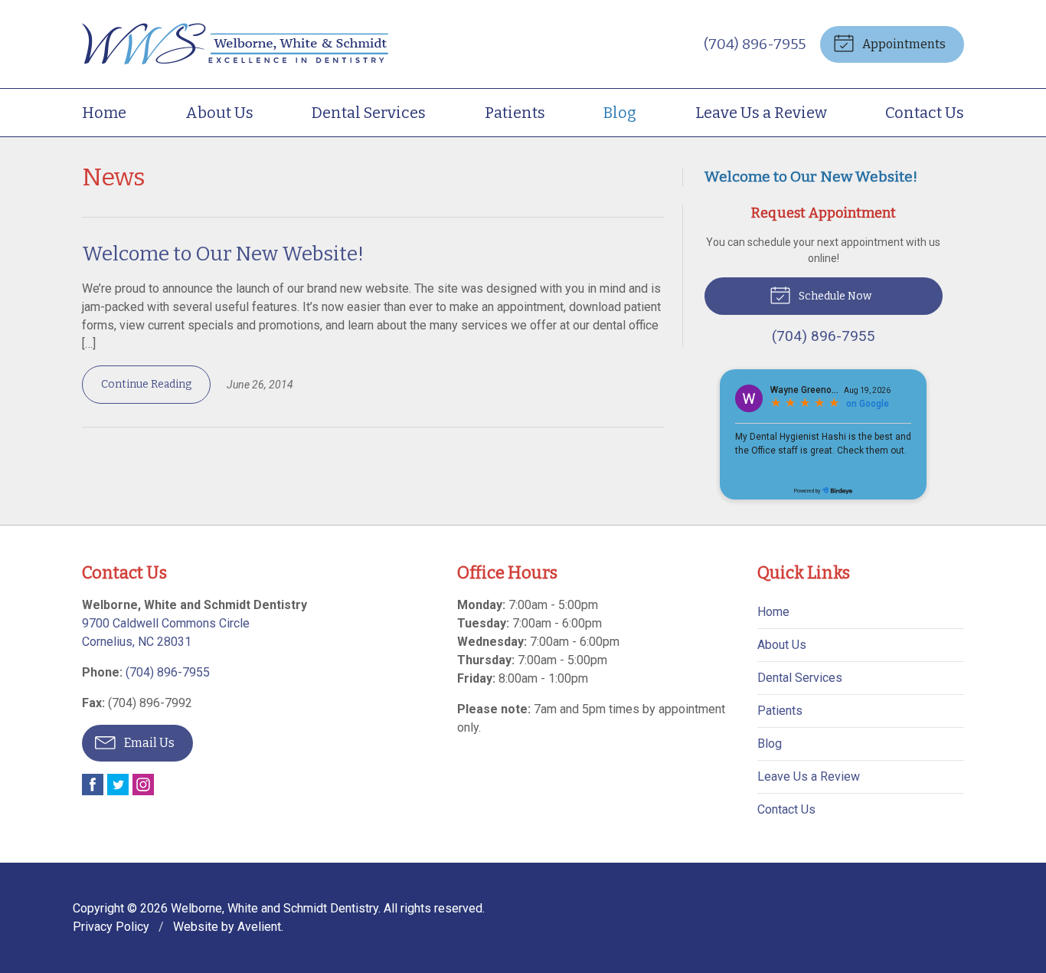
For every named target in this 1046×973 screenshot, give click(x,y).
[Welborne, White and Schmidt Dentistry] (235, 44)
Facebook (92, 784)
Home (104, 112)
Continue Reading (146, 384)
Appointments (903, 44)
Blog (619, 112)
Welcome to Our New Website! (223, 254)
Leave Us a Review (761, 112)
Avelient (259, 926)
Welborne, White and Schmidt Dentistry (274, 908)
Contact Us (924, 112)
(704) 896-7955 (755, 44)
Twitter (118, 784)
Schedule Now (833, 296)
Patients (515, 112)
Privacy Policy (111, 926)
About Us (219, 112)
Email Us (148, 742)
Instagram (143, 784)
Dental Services (369, 112)
